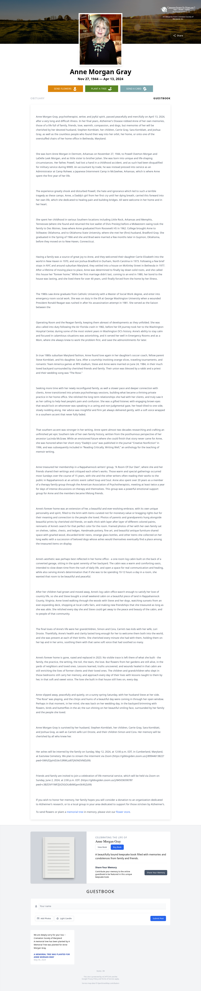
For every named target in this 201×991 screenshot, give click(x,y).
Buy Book (117, 847)
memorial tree (75, 811)
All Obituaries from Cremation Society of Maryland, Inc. (178, 18)
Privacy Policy (93, 979)
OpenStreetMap (103, 983)
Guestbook (162, 98)
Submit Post (158, 918)
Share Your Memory (156, 872)
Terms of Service (108, 979)
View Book (102, 847)
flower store (123, 811)
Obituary (37, 98)
